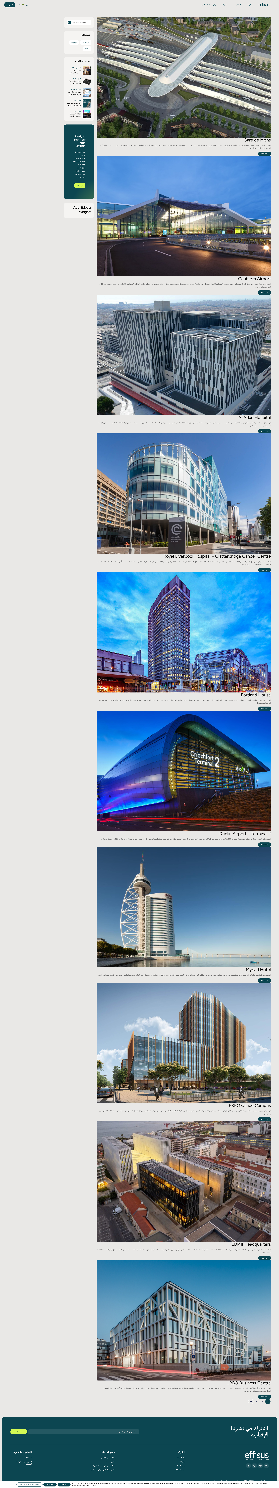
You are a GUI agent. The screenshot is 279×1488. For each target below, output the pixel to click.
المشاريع (238, 5)
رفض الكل (50, 1484)
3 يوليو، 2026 (76, 79)
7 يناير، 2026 (77, 100)
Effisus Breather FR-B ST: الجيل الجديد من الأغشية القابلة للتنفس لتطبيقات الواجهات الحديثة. (74, 82)
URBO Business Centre (248, 1383)
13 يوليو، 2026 (76, 68)
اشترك (18, 1432)
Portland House (256, 694)
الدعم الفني (205, 5)
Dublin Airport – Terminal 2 (245, 833)
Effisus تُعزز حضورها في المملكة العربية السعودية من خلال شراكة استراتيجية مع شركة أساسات (74, 71)
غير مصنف (86, 42)
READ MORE (264, 154)
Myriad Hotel (258, 969)
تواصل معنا (181, 1458)
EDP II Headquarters (251, 1244)
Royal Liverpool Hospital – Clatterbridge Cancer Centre (217, 556)
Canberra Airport (254, 278)
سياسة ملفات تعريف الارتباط (80, 1485)
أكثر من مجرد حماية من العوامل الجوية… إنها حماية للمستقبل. (74, 104)
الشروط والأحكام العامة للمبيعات (23, 1463)
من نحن (226, 5)
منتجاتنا (182, 1462)
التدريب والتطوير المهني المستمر (103, 1470)
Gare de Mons (257, 140)
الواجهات (74, 42)
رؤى (214, 5)
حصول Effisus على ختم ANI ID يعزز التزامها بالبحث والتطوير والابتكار (74, 93)
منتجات (249, 5)
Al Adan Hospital (254, 417)
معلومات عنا (180, 1466)
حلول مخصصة (110, 1462)
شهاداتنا (29, 1458)
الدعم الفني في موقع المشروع (104, 1466)
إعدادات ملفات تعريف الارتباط (29, 1484)
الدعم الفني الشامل (108, 1458)
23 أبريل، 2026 (76, 89)
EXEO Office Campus (250, 1105)
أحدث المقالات (180, 1470)
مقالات (87, 48)
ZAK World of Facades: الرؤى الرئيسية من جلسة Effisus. (74, 115)
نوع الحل (80, 185)
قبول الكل (64, 1484)
